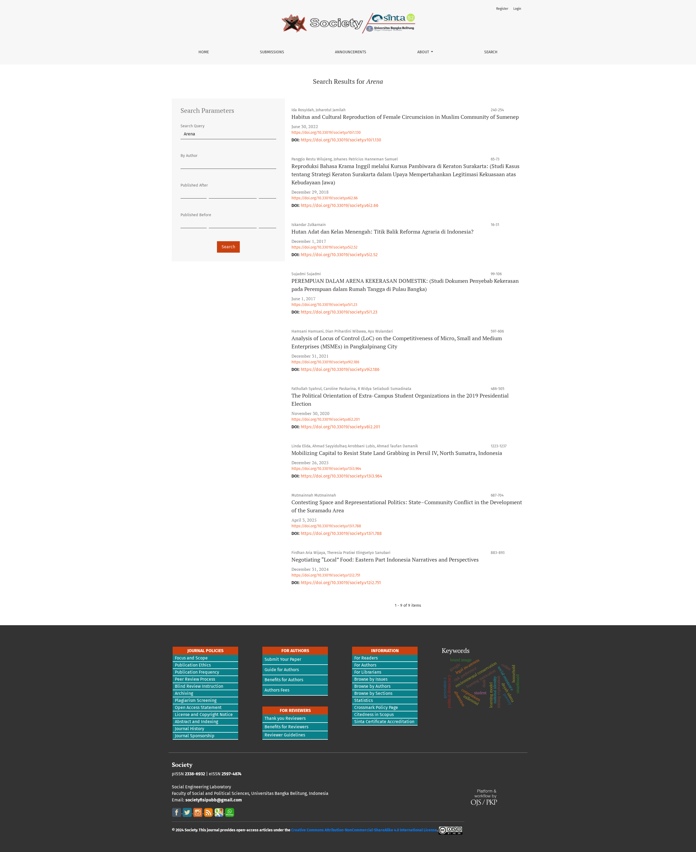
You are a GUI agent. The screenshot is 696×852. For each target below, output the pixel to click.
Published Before (196, 215)
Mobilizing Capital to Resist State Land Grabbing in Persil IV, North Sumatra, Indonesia (396, 453)
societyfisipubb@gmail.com (213, 800)
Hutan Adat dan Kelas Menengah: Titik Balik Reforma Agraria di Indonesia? (382, 231)
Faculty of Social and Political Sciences (210, 793)
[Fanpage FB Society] (177, 811)
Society (182, 765)
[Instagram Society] (198, 811)
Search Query (192, 126)
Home (203, 52)
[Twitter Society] (187, 811)
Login (517, 9)
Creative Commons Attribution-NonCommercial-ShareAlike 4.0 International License (364, 830)
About (423, 52)
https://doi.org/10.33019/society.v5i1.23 (324, 304)
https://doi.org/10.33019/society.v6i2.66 (324, 198)
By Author (189, 155)
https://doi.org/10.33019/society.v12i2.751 (325, 575)
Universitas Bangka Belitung (279, 793)
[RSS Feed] (209, 811)
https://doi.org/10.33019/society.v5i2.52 (324, 247)
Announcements (350, 52)
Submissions (272, 52)
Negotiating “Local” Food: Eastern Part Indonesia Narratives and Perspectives (385, 559)
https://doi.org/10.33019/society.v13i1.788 (326, 526)
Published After (194, 185)
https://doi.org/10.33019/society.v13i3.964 (326, 468)
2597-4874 (231, 773)
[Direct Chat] (229, 811)
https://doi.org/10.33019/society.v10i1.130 (326, 132)
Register (502, 9)
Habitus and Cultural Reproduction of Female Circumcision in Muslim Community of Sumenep (405, 116)
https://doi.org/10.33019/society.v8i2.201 (325, 419)
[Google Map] (219, 811)
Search (491, 52)
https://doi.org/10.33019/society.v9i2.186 (325, 362)
